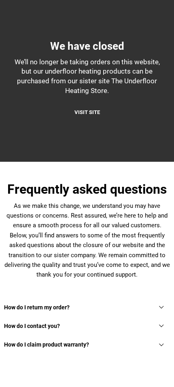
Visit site (87, 112)
